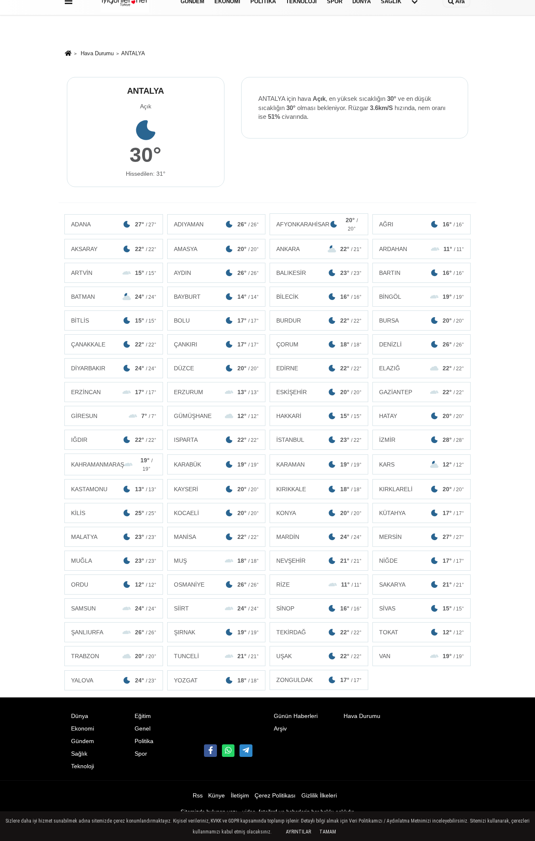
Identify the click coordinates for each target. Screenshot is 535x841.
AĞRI (421, 224)
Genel (142, 729)
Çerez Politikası (275, 795)
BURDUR (319, 320)
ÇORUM (319, 344)
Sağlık (79, 754)
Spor (141, 754)
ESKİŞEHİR (319, 392)
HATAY (421, 416)
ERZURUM (216, 392)
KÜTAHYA (421, 513)
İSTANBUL (319, 439)
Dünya (79, 716)
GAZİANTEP (421, 392)
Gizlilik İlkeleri (319, 795)
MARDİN (319, 536)
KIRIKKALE (319, 489)
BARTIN (421, 272)
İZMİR (421, 439)
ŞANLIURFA (113, 632)
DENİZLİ (421, 344)
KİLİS (113, 513)
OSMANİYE (216, 584)
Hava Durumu (97, 53)
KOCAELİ (216, 513)
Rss (198, 795)
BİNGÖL (421, 296)
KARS (421, 464)
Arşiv (280, 729)
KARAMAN (319, 464)
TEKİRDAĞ (319, 632)
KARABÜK (216, 464)
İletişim (240, 795)
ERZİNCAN (113, 392)
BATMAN (113, 296)
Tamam (327, 832)
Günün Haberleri (296, 716)
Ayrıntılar (298, 832)
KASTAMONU (113, 489)
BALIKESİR (319, 272)
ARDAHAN (421, 249)
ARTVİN (113, 272)
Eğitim (143, 716)
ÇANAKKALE (113, 344)
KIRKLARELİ (421, 489)
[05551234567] (228, 750)
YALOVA (113, 680)
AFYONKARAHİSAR (317, 224)
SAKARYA (421, 584)
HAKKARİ (319, 416)
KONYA (319, 513)
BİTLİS (113, 320)
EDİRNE (319, 368)
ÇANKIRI (216, 344)
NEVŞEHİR (319, 560)
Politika (144, 741)
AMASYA (216, 249)
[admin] (245, 750)
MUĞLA (113, 560)
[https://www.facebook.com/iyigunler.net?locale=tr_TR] (210, 750)
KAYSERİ (216, 489)
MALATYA (113, 536)
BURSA (421, 320)
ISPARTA (216, 439)
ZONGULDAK (319, 680)
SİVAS (421, 608)
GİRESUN (113, 416)
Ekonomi (82, 729)
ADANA (113, 224)
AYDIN (216, 272)
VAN (421, 656)
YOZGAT (216, 680)
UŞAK (319, 656)
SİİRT (216, 608)
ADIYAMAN (216, 224)
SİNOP (319, 608)
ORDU (113, 584)
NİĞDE (421, 560)
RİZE (319, 584)
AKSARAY (113, 249)
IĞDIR (113, 439)
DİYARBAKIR (113, 368)
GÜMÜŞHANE (216, 416)
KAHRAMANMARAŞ (112, 464)
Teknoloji (82, 766)
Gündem (82, 741)
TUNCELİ (216, 656)
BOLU (216, 320)
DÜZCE (216, 368)
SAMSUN (113, 608)
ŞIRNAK (216, 632)
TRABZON (113, 656)
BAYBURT (216, 296)
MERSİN (421, 536)
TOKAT (421, 632)
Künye (216, 795)
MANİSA (216, 536)
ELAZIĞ (421, 368)
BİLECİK (319, 296)
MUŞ (216, 560)
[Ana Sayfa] (68, 54)
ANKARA (319, 249)
